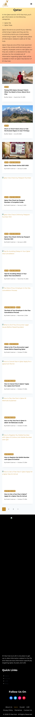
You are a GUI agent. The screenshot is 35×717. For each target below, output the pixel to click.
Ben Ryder (9, 97)
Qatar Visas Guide (15, 162)
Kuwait (7, 678)
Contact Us (28, 710)
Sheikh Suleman (11, 168)
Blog (6, 683)
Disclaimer (18, 710)
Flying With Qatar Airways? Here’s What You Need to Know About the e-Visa (17, 92)
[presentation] (17, 75)
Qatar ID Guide (14, 344)
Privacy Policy (8, 710)
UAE (6, 681)
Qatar (6, 86)
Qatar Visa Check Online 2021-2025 (16, 165)
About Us (8, 707)
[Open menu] (31, 3)
